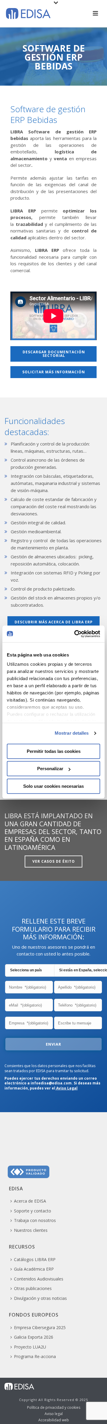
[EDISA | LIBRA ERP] (19, 1386)
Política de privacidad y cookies (53, 1407)
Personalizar (50, 768)
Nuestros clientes (31, 1230)
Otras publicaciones (33, 1288)
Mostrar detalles (72, 733)
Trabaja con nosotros (35, 1220)
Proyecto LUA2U (30, 1347)
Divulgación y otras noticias (40, 1298)
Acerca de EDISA (30, 1201)
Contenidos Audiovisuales (38, 1279)
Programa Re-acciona (35, 1356)
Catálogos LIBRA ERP (35, 1259)
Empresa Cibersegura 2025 (40, 1327)
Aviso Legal (66, 1088)
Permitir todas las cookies (54, 751)
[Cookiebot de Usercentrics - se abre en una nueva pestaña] (75, 634)
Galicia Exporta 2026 (33, 1337)
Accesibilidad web (53, 1420)
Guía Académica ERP (34, 1269)
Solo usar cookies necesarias (53, 786)
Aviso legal (54, 1413)
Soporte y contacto (32, 1211)
